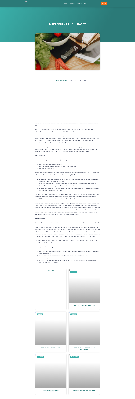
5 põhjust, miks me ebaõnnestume (84, 390)
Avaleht (66, 3)
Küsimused (79, 3)
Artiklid (51, 270)
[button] (71, 80)
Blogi (85, 3)
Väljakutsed (72, 3)
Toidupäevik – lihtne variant (50, 348)
